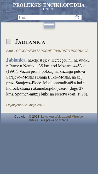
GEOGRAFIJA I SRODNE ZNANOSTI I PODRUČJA (52, 51)
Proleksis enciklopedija (49, 5)
